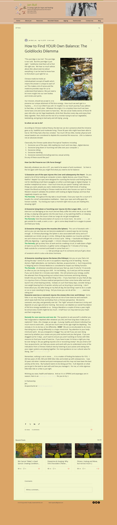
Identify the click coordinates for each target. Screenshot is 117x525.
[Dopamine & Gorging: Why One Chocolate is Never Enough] (58, 450)
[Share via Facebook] (25, 424)
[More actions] (91, 40)
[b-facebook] (94, 502)
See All (99, 440)
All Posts (18, 28)
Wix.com (40, 502)
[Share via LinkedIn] (34, 424)
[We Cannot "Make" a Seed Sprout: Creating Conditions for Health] (29, 450)
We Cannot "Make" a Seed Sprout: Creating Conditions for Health (28, 462)
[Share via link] (39, 424)
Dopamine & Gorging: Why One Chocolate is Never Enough (58, 462)
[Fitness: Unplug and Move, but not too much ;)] (88, 450)
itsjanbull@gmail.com (57, 502)
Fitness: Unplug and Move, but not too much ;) (87, 462)
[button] (81, 9)
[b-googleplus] (99, 502)
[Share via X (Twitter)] (30, 424)
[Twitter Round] (96, 502)
